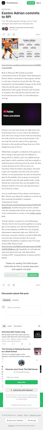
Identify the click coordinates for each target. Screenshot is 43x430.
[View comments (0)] (9, 34)
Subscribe (31, 3)
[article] (21, 338)
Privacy (20, 415)
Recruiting (6, 9)
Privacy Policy (23, 399)
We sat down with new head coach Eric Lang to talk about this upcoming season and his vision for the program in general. (16, 336)
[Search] (39, 326)
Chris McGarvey (15, 341)
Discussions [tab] (18, 326)
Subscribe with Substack (23, 390)
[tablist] (11, 300)
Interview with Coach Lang (13, 332)
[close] (37, 360)
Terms (26, 415)
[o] (37, 334)
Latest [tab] (9, 326)
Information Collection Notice (28, 397)
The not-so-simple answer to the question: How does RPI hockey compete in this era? (16, 355)
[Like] (4, 34)
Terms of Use (33, 395)
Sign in (38, 3)
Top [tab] (4, 326)
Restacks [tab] (15, 300)
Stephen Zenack (28, 27)
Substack (11, 426)
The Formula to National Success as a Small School (16, 350)
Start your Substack (16, 420)
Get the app (32, 420)
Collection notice (35, 415)
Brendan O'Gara (14, 27)
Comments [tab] (6, 300)
